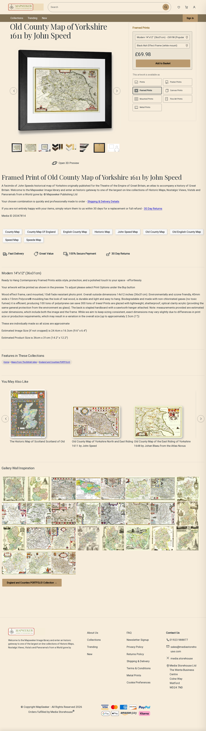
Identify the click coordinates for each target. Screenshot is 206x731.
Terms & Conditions (139, 668)
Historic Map (102, 231)
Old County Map (155, 231)
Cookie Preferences (138, 682)
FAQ (129, 632)
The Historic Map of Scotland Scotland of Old (37, 441)
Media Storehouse (62, 711)
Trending (32, 18)
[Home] (26, 7)
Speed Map (12, 239)
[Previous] (13, 90)
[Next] (116, 90)
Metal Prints (134, 675)
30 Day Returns (153, 208)
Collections (16, 18)
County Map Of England (41, 231)
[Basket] (186, 7)
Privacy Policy (135, 646)
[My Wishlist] (178, 7)
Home (6, 362)
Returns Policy (135, 654)
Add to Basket (162, 63)
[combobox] (106, 7)
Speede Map (33, 239)
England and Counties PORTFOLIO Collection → (32, 582)
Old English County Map (186, 231)
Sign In (190, 18)
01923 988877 (179, 639)
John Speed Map (128, 231)
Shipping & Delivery (138, 661)
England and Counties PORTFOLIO (54, 362)
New (44, 18)
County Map (12, 231)
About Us (92, 632)
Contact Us (173, 632)
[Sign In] (194, 7)
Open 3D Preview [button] (68, 163)
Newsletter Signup (138, 639)
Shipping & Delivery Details (103, 201)
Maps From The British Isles (24, 362)
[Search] (166, 7)
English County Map (75, 231)
